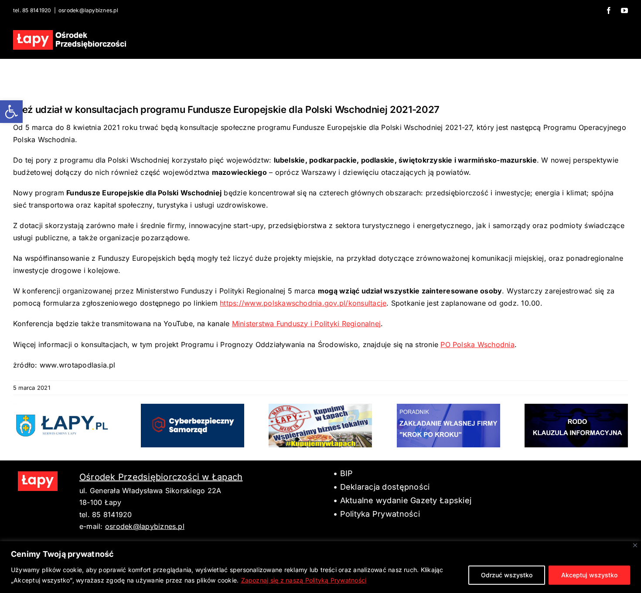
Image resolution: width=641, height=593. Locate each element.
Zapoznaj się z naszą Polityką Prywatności (304, 580)
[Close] (635, 545)
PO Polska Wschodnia (477, 344)
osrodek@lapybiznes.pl (88, 10)
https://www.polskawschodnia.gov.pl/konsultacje (303, 303)
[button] (11, 111)
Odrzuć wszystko (506, 575)
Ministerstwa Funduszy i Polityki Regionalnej (306, 323)
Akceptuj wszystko (589, 575)
